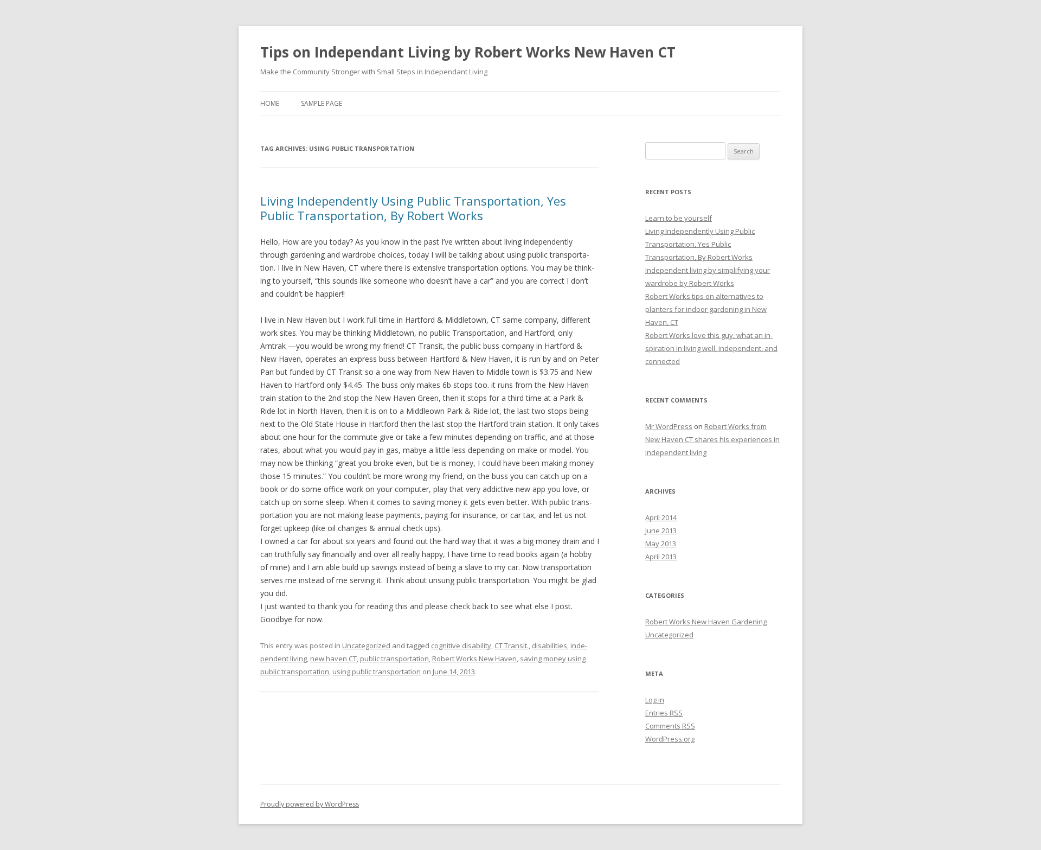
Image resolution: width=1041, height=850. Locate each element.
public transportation (394, 658)
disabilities (549, 645)
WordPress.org (670, 739)
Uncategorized (366, 645)
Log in (654, 700)
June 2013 (661, 530)
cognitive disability (461, 645)
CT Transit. (511, 645)
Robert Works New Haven (474, 658)
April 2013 (661, 556)
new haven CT (333, 658)
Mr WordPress (668, 426)
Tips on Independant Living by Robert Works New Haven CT (468, 52)
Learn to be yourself (678, 218)
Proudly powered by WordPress (309, 804)
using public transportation (376, 671)
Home (269, 103)
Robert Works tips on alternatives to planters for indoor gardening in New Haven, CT (706, 309)
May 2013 (660, 543)
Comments (670, 726)
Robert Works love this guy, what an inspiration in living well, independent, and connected (711, 348)
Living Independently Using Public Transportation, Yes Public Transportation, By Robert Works (413, 208)
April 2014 (661, 517)
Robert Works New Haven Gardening (706, 622)
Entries (664, 713)
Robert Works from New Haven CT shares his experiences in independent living (712, 439)
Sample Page (321, 103)
